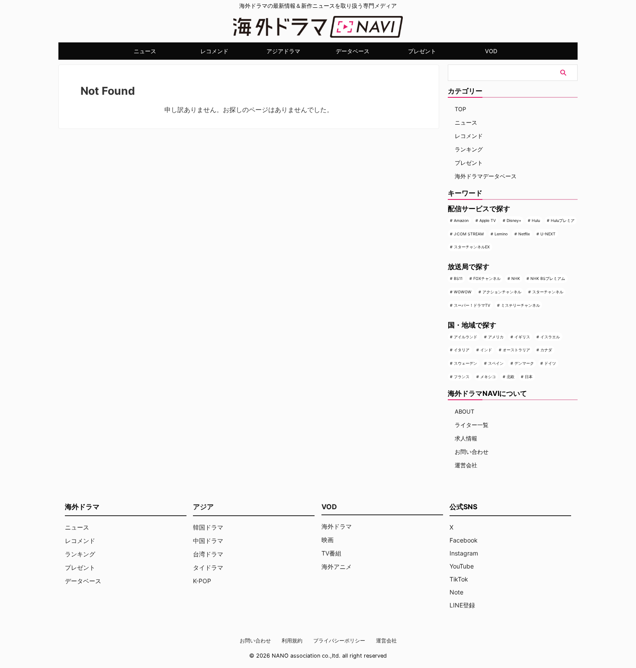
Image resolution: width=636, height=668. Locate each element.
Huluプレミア (563, 220)
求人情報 (466, 438)
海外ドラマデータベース (486, 176)
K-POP (202, 580)
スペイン (496, 363)
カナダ (546, 349)
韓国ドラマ (208, 527)
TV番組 (331, 553)
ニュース (145, 51)
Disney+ (514, 220)
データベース (352, 51)
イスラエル (550, 336)
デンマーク (524, 363)
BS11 (458, 278)
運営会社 (466, 465)
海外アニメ (336, 566)
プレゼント (422, 51)
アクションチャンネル (501, 291)
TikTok (459, 579)
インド (486, 349)
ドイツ (550, 363)
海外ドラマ (336, 526)
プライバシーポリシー (339, 640)
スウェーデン (465, 363)
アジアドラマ (283, 51)
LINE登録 (462, 605)
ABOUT (464, 411)
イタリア (461, 349)
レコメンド (214, 51)
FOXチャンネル (487, 278)
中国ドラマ (208, 540)
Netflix (524, 233)
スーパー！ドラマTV (472, 305)
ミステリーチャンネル (520, 305)
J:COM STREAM (469, 233)
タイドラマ (208, 567)
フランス (461, 376)
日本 (529, 376)
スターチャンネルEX (472, 246)
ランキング (469, 149)
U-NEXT (548, 233)
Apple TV (487, 220)
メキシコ (488, 376)
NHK (515, 278)
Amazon (461, 220)
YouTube (462, 566)
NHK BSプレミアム (547, 278)
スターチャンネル (547, 291)
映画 (327, 539)
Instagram (464, 553)
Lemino (501, 233)
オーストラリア (516, 349)
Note (456, 592)
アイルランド (465, 336)
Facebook (464, 540)
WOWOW (463, 291)
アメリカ (496, 336)
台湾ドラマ (208, 554)
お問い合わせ (471, 451)
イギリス (522, 336)
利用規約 (292, 640)
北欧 (510, 376)
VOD (491, 51)
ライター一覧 (471, 424)
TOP (460, 109)
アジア (203, 506)
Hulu (536, 220)
